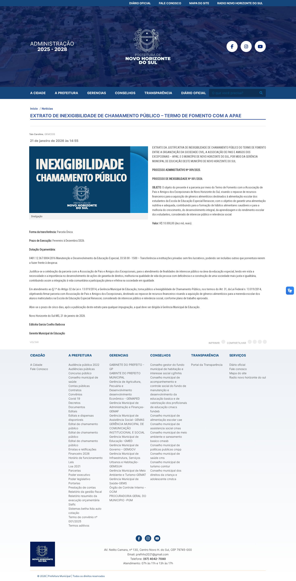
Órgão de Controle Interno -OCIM (127, 489)
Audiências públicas (81, 369)
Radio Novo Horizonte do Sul (240, 3)
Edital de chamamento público (83, 426)
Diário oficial (237, 364)
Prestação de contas (82, 487)
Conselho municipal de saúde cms (165, 455)
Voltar (34, 342)
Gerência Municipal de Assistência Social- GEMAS (126, 417)
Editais (72, 411)
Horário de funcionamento (85, 457)
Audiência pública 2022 (83, 364)
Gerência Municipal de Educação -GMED (124, 439)
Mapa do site (237, 373)
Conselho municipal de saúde (83, 379)
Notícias (47, 108)
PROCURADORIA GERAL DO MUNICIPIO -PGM (127, 498)
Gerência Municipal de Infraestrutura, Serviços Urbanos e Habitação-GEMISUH (124, 460)
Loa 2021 (74, 466)
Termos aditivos (78, 525)
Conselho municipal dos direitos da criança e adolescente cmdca (165, 475)
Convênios (75, 394)
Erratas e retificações (82, 449)
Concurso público (79, 373)
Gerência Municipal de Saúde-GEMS (124, 481)
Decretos (74, 402)
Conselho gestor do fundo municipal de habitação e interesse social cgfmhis (167, 369)
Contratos (74, 390)
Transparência (158, 93)
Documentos (76, 407)
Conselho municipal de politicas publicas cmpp (165, 447)
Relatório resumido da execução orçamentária (83, 498)
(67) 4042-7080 (154, 558)
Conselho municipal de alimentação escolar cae (166, 417)
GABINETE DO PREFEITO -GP (126, 367)
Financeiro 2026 (79, 453)
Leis (71, 462)
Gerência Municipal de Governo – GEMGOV (124, 447)
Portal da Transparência (207, 364)
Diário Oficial (140, 3)
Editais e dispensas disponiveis (81, 417)
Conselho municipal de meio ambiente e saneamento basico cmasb (168, 437)
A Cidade (38, 93)
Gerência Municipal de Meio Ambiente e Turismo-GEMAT (127, 472)
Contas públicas (79, 386)
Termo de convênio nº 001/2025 (82, 519)
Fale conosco (238, 369)
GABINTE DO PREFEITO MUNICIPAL (125, 375)
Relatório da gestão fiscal (85, 491)
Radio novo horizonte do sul (247, 377)
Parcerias (74, 470)
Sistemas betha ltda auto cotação (84, 510)
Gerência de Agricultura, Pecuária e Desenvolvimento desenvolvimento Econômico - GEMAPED (125, 390)
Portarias (74, 483)
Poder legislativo (79, 479)
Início (34, 108)
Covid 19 (74, 398)
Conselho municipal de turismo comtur (165, 464)
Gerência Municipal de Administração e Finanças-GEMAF (126, 407)
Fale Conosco (170, 3)
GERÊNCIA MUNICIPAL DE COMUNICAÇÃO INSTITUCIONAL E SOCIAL (127, 428)
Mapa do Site (199, 3)
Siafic (72, 504)
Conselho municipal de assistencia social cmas (165, 426)
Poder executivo (79, 474)
